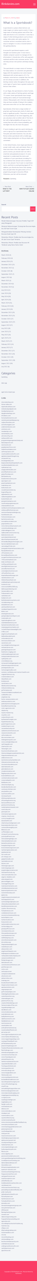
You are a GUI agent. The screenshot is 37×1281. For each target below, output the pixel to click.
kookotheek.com (6, 499)
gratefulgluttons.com (8, 724)
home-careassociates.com (9, 699)
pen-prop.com (5, 1032)
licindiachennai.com (7, 411)
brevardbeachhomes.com (9, 555)
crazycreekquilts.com (8, 780)
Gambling (13, 179)
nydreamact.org (6, 467)
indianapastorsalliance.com (10, 953)
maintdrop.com (6, 485)
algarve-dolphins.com (8, 877)
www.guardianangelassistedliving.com (13, 1158)
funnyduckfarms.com (8, 1201)
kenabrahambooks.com (8, 787)
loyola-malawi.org (7, 713)
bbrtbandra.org (6, 476)
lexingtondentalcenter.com (10, 656)
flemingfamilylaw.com (8, 1212)
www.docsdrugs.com (7, 1070)
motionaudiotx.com (7, 1232)
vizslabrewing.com (7, 602)
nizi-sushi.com (5, 854)
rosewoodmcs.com (7, 1115)
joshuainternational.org (8, 1028)
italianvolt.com (6, 598)
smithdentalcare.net (7, 1244)
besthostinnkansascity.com (9, 1241)
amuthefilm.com (6, 791)
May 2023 (4, 335)
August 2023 (5, 325)
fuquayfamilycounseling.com (10, 1219)
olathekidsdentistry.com (9, 623)
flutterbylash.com (7, 1196)
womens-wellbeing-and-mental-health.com (15, 672)
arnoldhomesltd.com (8, 569)
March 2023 (5, 341)
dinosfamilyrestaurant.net (9, 539)
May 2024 (4, 296)
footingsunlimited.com (8, 1066)
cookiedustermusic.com (8, 913)
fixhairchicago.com (7, 960)
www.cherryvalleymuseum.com (11, 526)
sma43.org (4, 1086)
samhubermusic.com (7, 1248)
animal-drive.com (6, 978)
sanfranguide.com (7, 744)
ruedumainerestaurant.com (9, 807)
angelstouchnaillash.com (9, 634)
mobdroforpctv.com (7, 726)
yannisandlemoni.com (8, 607)
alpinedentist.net (6, 494)
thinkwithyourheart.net (8, 580)
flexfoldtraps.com (7, 1050)
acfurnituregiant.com (8, 424)
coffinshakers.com (7, 832)
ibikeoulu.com (5, 830)
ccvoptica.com (6, 1097)
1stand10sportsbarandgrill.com (11, 629)
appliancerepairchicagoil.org (10, 456)
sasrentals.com (6, 643)
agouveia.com (5, 1221)
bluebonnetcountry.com (9, 479)
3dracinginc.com (6, 749)
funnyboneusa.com (7, 911)
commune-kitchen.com (8, 789)
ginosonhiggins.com (7, 881)
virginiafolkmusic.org (7, 674)
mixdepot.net (5, 1113)
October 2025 (5, 271)
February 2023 (6, 344)
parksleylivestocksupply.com (10, 704)
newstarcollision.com (8, 641)
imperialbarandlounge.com (9, 575)
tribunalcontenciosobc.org (9, 762)
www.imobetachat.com (8, 1012)
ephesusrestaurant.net (8, 1140)
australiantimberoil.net (8, 537)
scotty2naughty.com (8, 818)
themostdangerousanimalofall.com (12, 753)
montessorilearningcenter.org (10, 1172)
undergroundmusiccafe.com (10, 1246)
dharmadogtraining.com (8, 1230)
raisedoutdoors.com (7, 578)
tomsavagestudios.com (8, 670)
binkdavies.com (6, 782)
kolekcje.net (5, 681)
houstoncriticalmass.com (9, 751)
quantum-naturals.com (8, 1169)
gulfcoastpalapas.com (8, 992)
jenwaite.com (5, 1203)
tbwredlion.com (6, 1165)
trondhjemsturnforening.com (10, 1160)
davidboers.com (6, 1010)
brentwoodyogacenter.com (9, 1091)
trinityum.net (5, 1133)
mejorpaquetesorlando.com (10, 627)
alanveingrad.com (7, 879)
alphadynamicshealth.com (9, 1194)
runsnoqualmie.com (7, 1068)
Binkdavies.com (10, 4)
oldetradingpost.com (8, 530)
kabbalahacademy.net (8, 636)
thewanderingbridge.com (9, 839)
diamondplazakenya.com (9, 1163)
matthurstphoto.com (8, 1178)
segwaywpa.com (6, 989)
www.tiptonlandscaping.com (10, 1093)
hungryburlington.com (8, 845)
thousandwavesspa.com (9, 933)
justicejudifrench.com (8, 836)
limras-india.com (6, 404)
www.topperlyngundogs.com (10, 1039)
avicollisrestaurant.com (8, 940)
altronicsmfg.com (7, 436)
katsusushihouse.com (8, 803)
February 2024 (6, 306)
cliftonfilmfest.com (7, 573)
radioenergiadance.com (8, 497)
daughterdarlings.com (8, 413)
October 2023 (5, 319)
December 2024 (6, 284)
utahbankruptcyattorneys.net (10, 582)
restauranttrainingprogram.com (11, 663)
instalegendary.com (7, 461)
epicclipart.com (6, 481)
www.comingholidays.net (9, 742)
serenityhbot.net (6, 1025)
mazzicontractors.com (8, 1136)
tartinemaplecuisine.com (9, 850)
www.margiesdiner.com (8, 1073)
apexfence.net (6, 1250)
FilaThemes (18, 1273)
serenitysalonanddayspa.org (10, 420)
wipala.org (4, 710)
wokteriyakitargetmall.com (10, 654)
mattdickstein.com (7, 1014)
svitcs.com (4, 969)
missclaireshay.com (7, 402)
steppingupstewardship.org (9, 1095)
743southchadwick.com (8, 560)
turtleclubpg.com (6, 926)
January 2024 (5, 309)
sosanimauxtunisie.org (8, 490)
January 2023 (5, 347)
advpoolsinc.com (6, 949)
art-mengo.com (6, 857)
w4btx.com (5, 632)
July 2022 (4, 366)
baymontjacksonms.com (9, 890)
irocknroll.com (5, 584)
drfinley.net (5, 1210)
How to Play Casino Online (26, 189)
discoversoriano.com (7, 737)
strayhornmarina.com (8, 771)
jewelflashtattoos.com (8, 472)
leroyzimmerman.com (8, 1208)
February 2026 (6, 258)
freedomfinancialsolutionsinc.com (12, 1048)
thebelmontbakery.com (8, 449)
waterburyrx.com (6, 947)
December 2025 (6, 264)
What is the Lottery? (7, 189)
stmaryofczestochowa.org (9, 834)
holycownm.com (6, 922)
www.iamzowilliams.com (9, 1124)
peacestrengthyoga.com (9, 1046)
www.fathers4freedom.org (9, 1037)
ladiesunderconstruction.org (10, 533)
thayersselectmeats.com (9, 985)
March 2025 (5, 280)
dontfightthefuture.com (9, 566)
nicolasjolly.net (6, 796)
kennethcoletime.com (8, 843)
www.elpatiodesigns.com (9, 1147)
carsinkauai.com (6, 1185)
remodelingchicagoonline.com (10, 1088)
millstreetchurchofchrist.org (10, 1187)
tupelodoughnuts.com (8, 620)
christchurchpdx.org (7, 785)
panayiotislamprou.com (8, 501)
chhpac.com (5, 1228)
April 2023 (4, 338)
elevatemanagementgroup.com (11, 1205)
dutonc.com (5, 863)
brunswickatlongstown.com (10, 848)
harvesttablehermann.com (9, 544)
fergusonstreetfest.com (9, 1174)
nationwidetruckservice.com (10, 924)
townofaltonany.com (8, 893)
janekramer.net (6, 852)
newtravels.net (6, 445)
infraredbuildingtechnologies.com (11, 542)
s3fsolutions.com (7, 553)
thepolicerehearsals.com (9, 755)
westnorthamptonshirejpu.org (10, 512)
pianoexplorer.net (7, 1129)
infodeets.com (6, 415)
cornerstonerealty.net (8, 1120)
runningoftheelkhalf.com (9, 1041)
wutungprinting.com (7, 884)
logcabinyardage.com (8, 1007)
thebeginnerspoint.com (8, 740)
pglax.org (4, 895)
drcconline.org (5, 942)
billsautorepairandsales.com (10, 1167)
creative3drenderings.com (9, 1003)
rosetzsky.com (6, 809)
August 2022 (5, 363)
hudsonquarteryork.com (8, 1149)
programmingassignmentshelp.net (12, 440)
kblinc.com (4, 611)
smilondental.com (7, 638)
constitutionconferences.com (10, 965)
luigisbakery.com (6, 1102)
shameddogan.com (7, 998)
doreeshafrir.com (6, 821)
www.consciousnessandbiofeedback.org (13, 1122)
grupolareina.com (6, 524)
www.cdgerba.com (7, 1154)
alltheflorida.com (6, 1181)
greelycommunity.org (8, 805)
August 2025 (5, 277)
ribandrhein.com (6, 679)
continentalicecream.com (9, 778)
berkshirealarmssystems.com (10, 600)
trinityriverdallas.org (7, 688)
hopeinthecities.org (7, 722)
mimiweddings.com (7, 1239)
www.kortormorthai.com (9, 1055)
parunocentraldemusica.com (10, 1156)
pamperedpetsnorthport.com (10, 616)
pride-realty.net (6, 1192)
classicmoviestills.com (8, 733)
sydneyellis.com (6, 659)
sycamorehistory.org (7, 1118)
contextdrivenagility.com (9, 827)
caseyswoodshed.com (8, 958)
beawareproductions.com (9, 825)
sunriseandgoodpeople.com (10, 902)
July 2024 (4, 290)
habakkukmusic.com (7, 1021)
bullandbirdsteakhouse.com (10, 1079)
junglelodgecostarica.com (9, 870)
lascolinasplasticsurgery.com (10, 1082)
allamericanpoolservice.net (10, 665)
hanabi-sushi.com (6, 1104)
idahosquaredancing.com (9, 589)
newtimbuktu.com (7, 434)
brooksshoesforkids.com (9, 983)
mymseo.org (5, 1226)
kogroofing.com (6, 492)
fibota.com (4, 1151)
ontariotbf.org (6, 458)
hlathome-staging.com (8, 652)
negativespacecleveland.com (10, 897)
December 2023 (6, 312)
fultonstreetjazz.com (8, 517)
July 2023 (4, 328)
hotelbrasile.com (6, 515)
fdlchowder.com (6, 1075)
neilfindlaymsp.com (7, 938)
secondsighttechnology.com (10, 645)
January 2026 (5, 261)
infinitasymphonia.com (8, 798)
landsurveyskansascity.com (9, 1061)
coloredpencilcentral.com (9, 571)
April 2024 (4, 300)
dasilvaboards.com (7, 767)
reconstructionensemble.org (10, 915)
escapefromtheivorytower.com (11, 557)
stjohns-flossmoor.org (8, 908)
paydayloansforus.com (8, 447)
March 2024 (5, 303)
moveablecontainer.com (9, 521)
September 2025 (6, 274)
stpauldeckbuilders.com (8, 1064)
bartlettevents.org (7, 519)
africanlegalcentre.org (8, 800)
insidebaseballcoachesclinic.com (11, 1183)
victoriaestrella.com (7, 931)
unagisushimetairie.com (8, 470)
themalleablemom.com (8, 841)
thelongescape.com (7, 866)
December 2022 (6, 351)
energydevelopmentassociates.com (12, 548)
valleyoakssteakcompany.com (10, 956)
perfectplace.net (6, 690)
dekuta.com (5, 1109)
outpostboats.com (7, 717)
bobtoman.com (6, 488)
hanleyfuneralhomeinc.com (10, 625)
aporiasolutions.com (7, 987)
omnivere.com (5, 429)
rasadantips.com (6, 431)
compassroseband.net (8, 974)
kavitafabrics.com (7, 917)
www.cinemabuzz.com (8, 1111)
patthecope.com (6, 967)
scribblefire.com (6, 695)
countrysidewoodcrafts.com (10, 454)
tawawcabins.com (7, 591)
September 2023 (6, 322)
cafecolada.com (6, 735)
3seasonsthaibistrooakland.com (11, 692)
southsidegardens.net (8, 1131)
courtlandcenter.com (8, 935)
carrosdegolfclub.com (8, 546)
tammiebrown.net (7, 861)
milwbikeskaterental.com (9, 888)
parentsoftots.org (7, 1001)
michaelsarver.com (7, 647)
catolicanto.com (6, 683)
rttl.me (3, 1235)
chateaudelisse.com (7, 506)
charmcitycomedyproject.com (10, 823)
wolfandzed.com (6, 1106)
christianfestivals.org (8, 872)
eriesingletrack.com (7, 614)
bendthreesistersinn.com (9, 906)
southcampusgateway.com (9, 503)
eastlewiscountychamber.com (10, 760)
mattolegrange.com (7, 868)
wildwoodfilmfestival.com (9, 510)
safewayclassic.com (7, 452)
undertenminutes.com (8, 427)
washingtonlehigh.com (8, 1100)
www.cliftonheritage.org (9, 1084)
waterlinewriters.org (7, 996)
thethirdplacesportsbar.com (10, 1138)
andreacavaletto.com (8, 701)
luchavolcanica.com (7, 920)
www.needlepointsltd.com (9, 1077)
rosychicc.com (5, 715)
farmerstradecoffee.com (9, 1005)
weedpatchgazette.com (9, 609)
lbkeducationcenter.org (8, 686)
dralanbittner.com (7, 605)
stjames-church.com (7, 816)
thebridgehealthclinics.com (9, 994)
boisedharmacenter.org (8, 706)
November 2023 (6, 315)
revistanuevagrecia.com (8, 814)
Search (3, 204)
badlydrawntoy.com (7, 1016)
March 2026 (5, 255)
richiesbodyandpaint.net (8, 409)
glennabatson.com (7, 769)
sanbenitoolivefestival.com (10, 731)
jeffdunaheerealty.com (8, 1043)
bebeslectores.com (7, 535)
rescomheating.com (7, 1237)
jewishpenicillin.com (7, 668)
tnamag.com (5, 980)
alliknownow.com (7, 758)
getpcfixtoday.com (7, 474)
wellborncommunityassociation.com (12, 508)
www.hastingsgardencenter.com (11, 1127)
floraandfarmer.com (7, 551)
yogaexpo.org (5, 697)
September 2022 (6, 360)
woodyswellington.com (8, 1142)
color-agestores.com (8, 708)
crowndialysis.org (6, 661)
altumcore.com (6, 976)
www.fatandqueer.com (8, 1057)
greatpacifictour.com (8, 929)
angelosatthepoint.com (8, 951)
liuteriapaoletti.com (7, 899)
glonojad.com (5, 812)
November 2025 (6, 268)
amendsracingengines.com (9, 1052)
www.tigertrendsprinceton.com (11, 1034)
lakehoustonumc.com (8, 1019)
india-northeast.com (7, 562)
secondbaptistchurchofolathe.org (12, 1223)
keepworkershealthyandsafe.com (11, 463)
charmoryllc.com (6, 746)
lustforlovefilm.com (7, 794)
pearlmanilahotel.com (8, 483)
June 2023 (4, 331)
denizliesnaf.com (6, 962)
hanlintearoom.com (7, 1199)
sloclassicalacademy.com (9, 764)
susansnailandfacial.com (9, 1030)
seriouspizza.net (6, 971)
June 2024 (4, 293)
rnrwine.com (5, 1214)
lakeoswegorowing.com (8, 1217)
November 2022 (6, 354)
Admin (18, 18)
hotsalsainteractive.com (9, 418)
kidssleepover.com (7, 443)
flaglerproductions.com (8, 773)
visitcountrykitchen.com (9, 875)
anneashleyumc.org (7, 1059)
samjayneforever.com (8, 1176)
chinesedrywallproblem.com (10, 904)
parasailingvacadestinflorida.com (11, 1190)
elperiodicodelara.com (8, 406)
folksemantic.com (7, 593)
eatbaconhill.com (6, 438)
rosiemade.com (6, 618)
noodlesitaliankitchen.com (9, 465)
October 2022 (5, 357)
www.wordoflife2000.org (9, 587)
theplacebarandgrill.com (9, 944)
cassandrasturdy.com (8, 728)
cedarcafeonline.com (8, 422)
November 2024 (6, 287)
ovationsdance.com (7, 677)
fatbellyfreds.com (7, 1145)
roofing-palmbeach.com (9, 564)
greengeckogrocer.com (8, 650)
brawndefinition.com (7, 776)
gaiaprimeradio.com (7, 859)
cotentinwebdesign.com (9, 528)
